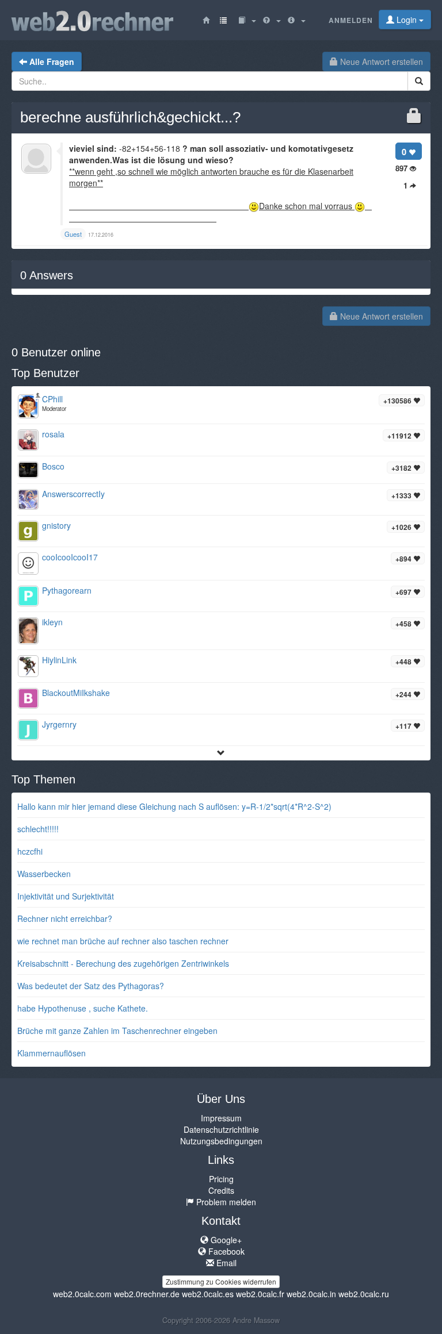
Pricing (221, 1179)
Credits (221, 1190)
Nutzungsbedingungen (221, 1141)
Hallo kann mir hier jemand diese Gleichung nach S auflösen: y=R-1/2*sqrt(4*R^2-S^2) (174, 806)
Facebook (225, 1251)
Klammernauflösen (51, 1053)
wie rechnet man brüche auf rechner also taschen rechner (122, 941)
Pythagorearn (67, 590)
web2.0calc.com (82, 1294)
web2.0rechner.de (147, 1294)
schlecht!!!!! (38, 829)
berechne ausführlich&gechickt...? (130, 117)
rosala (53, 434)
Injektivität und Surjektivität (65, 896)
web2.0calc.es (208, 1294)
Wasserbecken (44, 873)
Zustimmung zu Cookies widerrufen (221, 1281)
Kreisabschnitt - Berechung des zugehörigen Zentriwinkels (123, 963)
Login (406, 19)
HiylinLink (59, 660)
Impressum (221, 1118)
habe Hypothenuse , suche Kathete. (82, 1008)
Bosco (53, 466)
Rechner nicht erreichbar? (64, 918)
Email (225, 1262)
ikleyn (52, 622)
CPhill (52, 399)
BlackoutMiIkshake (76, 692)
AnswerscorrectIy (73, 493)
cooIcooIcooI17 (70, 557)
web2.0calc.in (311, 1294)
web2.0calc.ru (363, 1294)
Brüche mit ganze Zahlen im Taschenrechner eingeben (117, 1030)
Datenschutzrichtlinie (221, 1129)
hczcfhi (30, 851)
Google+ (225, 1239)
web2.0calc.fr (260, 1294)
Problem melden (225, 1202)
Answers (46, 275)
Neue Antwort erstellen (380, 61)
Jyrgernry (59, 724)
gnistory (56, 525)
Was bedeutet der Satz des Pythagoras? (90, 985)
